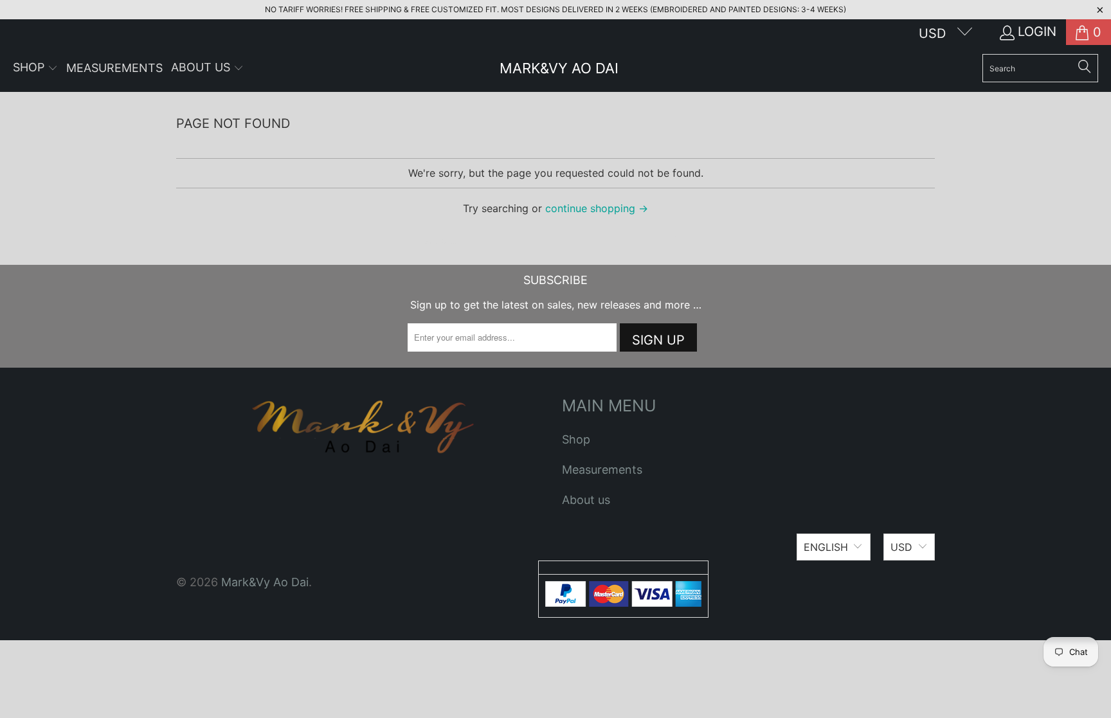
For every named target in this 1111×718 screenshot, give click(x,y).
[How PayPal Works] (623, 602)
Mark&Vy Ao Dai (265, 582)
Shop (576, 439)
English (826, 547)
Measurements (602, 469)
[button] (35, 68)
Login (1037, 31)
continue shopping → (596, 208)
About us (586, 500)
